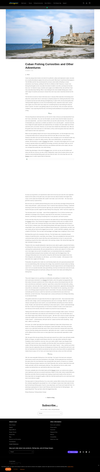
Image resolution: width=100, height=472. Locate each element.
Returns (52, 434)
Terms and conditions (55, 424)
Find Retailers (12, 441)
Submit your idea (54, 439)
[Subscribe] (60, 413)
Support (11, 427)
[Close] (98, 465)
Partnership (12, 434)
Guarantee (52, 429)
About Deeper (12, 424)
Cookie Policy (70, 466)
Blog (10, 436)
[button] (24, 3)
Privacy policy (53, 427)
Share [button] (28, 74)
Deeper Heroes (12, 432)
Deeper (45, 141)
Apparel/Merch (12, 429)
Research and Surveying (15, 439)
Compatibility (53, 436)
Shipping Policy (53, 432)
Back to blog (50, 397)
